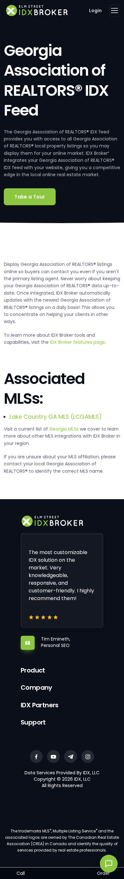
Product (33, 670)
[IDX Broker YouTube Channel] (53, 756)
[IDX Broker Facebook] (36, 756)
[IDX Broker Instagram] (87, 756)
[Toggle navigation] (114, 10)
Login (95, 10)
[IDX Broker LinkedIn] (70, 756)
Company (36, 687)
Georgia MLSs (64, 429)
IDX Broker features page (77, 342)
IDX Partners (40, 705)
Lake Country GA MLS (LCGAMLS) (56, 417)
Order (103, 873)
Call (21, 873)
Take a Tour (29, 196)
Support (33, 722)
